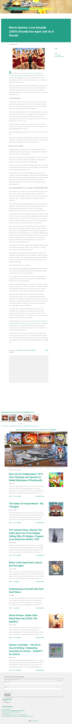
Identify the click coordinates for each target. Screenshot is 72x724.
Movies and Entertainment (59, 56)
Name (5, 687)
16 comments (16, 581)
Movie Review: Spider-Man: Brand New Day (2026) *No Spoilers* (23, 618)
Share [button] (56, 48)
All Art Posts (37, 11)
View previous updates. (8, 692)
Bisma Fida (29, 73)
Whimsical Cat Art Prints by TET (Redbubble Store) (19, 412)
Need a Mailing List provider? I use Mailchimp (14, 714)
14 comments (16, 608)
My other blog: (13, 710)
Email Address (7, 681)
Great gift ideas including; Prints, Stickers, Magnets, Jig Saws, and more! (20, 426)
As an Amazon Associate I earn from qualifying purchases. (17, 716)
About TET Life (6, 709)
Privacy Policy (6, 713)
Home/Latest (5, 11)
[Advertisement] (28, 15)
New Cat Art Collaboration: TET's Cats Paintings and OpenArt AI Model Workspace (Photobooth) (26, 477)
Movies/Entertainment (48, 11)
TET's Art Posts (28, 11)
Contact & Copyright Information (11, 712)
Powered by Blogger (34, 720)
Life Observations (20, 350)
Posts (5, 701)
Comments (7, 702)
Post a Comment (17, 496)
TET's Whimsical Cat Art (16, 11)
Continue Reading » (40, 496)
